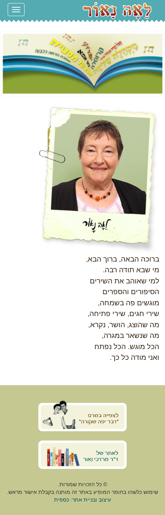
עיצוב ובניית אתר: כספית (82, 500)
